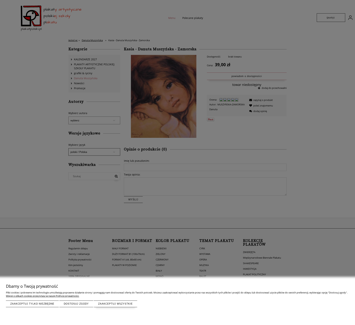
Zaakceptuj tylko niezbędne (32, 303)
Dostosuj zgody (76, 303)
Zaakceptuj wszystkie (115, 303)
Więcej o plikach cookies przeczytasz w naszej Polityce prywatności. (42, 296)
